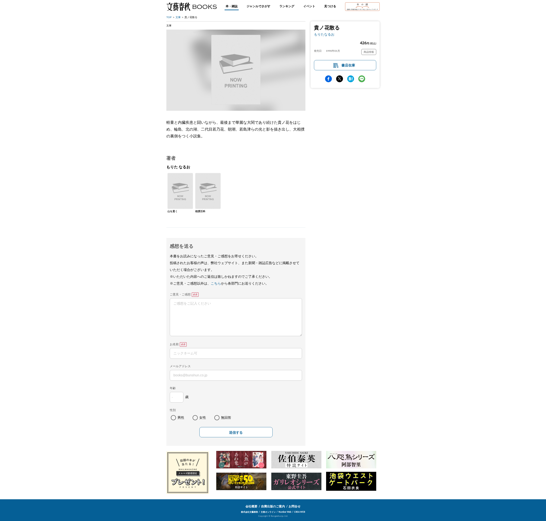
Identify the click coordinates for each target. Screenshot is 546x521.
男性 (180, 417)
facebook (328, 78)
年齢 (173, 388)
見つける (330, 6)
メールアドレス (180, 366)
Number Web (285, 512)
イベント (309, 6)
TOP (168, 17)
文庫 (178, 17)
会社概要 (251, 506)
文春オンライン (268, 512)
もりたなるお (324, 34)
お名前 (174, 344)
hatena (350, 78)
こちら (216, 283)
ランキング (286, 6)
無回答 (226, 417)
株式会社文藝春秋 (249, 512)
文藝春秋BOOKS (191, 7)
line (361, 78)
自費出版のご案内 (273, 506)
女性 (202, 417)
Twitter (339, 78)
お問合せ (295, 506)
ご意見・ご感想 (180, 294)
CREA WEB (299, 512)
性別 (173, 410)
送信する (236, 432)
